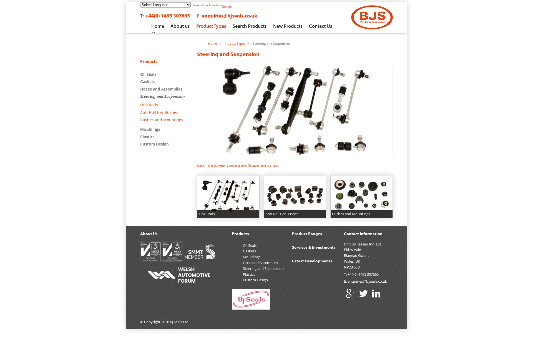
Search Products (250, 26)
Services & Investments (314, 247)
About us (180, 26)
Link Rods (149, 104)
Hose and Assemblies (260, 262)
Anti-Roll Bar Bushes (159, 112)
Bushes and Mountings (161, 119)
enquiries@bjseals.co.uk (229, 15)
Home (157, 26)
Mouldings (150, 129)
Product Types (211, 26)
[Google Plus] (350, 293)
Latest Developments (312, 260)
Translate (215, 5)
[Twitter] (363, 293)
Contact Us (320, 26)
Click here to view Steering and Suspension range (237, 165)
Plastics (147, 136)
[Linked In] (376, 293)
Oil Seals (148, 74)
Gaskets (147, 81)
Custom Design (154, 144)
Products (148, 61)
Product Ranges (307, 233)
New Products (288, 26)
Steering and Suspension (162, 96)
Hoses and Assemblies (161, 89)
